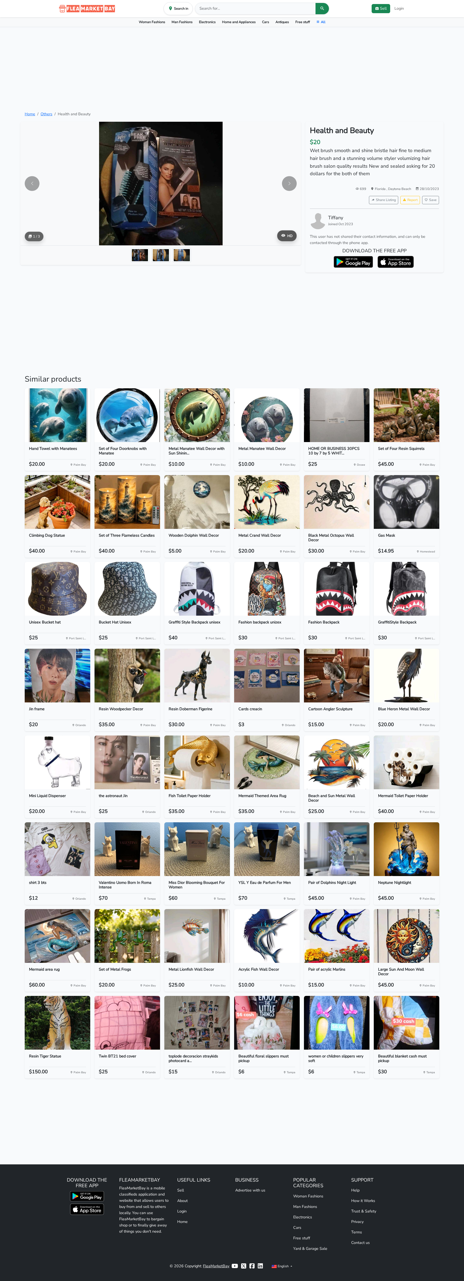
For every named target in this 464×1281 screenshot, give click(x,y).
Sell (180, 1190)
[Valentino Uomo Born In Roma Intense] (127, 849)
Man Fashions (182, 22)
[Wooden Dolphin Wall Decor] (197, 502)
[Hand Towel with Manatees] (57, 415)
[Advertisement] (232, 69)
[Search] (322, 8)
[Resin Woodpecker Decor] (127, 675)
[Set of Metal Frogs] (127, 936)
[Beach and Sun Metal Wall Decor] (336, 762)
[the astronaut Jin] (127, 762)
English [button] (283, 1266)
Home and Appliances (239, 22)
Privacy (357, 1221)
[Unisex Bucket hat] (57, 589)
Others (46, 114)
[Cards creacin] (267, 675)
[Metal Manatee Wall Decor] (267, 415)
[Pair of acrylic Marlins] (336, 936)
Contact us (360, 1242)
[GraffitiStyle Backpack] (406, 589)
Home (30, 114)
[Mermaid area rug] (57, 936)
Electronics (207, 22)
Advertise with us (250, 1190)
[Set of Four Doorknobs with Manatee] (127, 415)
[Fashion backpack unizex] (267, 589)
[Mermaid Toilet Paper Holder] (406, 762)
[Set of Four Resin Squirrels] (406, 415)
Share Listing (386, 200)
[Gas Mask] (406, 502)
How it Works (363, 1200)
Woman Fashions (152, 22)
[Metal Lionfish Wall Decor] (197, 936)
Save (433, 200)
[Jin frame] (57, 675)
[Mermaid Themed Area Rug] (267, 762)
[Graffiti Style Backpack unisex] (197, 589)
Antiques (282, 22)
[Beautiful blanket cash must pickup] (406, 1023)
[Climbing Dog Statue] (57, 502)
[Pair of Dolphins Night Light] (336, 849)
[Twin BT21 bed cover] (127, 1023)
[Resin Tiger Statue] (57, 1023)
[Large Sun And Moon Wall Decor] (406, 936)
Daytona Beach (399, 188)
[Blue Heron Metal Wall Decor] (406, 675)
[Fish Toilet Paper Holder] (197, 762)
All (323, 22)
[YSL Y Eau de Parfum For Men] (267, 849)
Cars (265, 22)
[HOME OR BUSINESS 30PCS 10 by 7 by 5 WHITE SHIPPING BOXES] (336, 415)
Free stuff (302, 22)
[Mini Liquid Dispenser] (57, 762)
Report (412, 200)
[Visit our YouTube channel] (234, 1266)
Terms (356, 1232)
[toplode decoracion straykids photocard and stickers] (197, 1023)
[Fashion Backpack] (336, 589)
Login (399, 8)
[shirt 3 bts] (57, 849)
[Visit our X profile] (243, 1266)
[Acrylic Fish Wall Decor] (267, 936)
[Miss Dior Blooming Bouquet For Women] (197, 849)
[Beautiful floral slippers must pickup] (267, 1023)
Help (355, 1190)
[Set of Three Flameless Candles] (127, 502)
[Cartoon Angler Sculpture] (336, 675)
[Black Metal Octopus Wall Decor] (336, 502)
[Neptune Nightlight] (406, 849)
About (182, 1200)
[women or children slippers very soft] (336, 1023)
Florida (380, 188)
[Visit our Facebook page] (252, 1266)
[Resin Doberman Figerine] (197, 675)
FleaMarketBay (216, 1266)
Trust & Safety (363, 1211)
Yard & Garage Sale (310, 1248)
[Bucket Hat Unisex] (127, 589)
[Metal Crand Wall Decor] (267, 502)
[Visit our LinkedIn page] (260, 1266)
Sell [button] (383, 8)
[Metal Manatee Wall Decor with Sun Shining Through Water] (197, 415)
